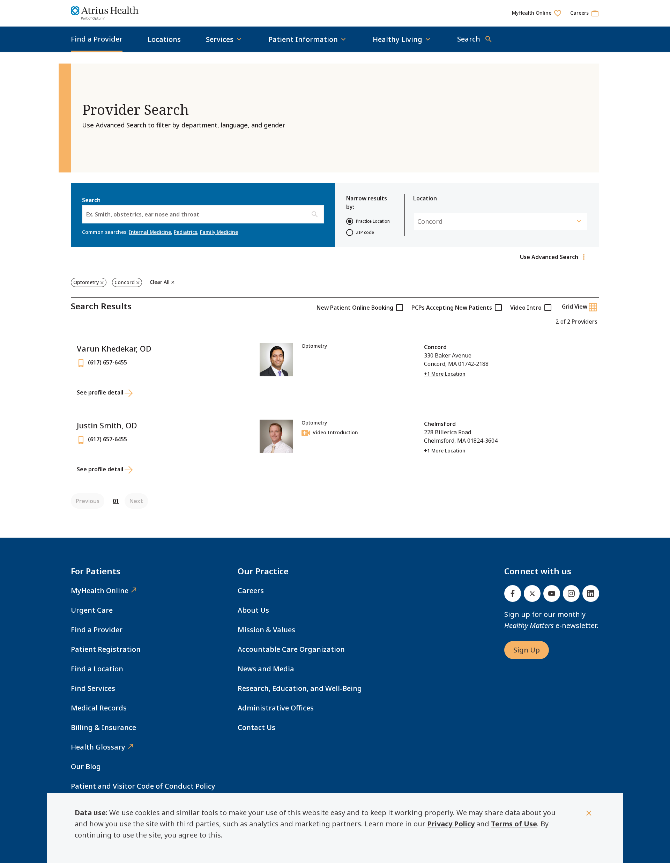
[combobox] (87, 214)
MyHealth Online (99, 590)
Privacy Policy (451, 823)
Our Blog (86, 766)
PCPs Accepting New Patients (451, 307)
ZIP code (365, 232)
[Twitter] (532, 593)
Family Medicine (219, 232)
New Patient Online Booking (355, 307)
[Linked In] (590, 593)
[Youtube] (551, 593)
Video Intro (526, 307)
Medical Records (99, 708)
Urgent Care (92, 610)
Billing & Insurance (103, 727)
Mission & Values (266, 629)
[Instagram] (571, 593)
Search (140, 207)
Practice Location (373, 221)
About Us (253, 610)
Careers (251, 590)
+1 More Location (445, 374)
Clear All (160, 282)
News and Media (266, 668)
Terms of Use (514, 823)
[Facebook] (512, 593)
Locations (164, 39)
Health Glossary (98, 747)
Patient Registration (106, 649)
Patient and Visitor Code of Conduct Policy (143, 786)
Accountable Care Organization (291, 649)
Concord (124, 282)
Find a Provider (96, 39)
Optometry (86, 282)
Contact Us (256, 727)
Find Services (93, 688)
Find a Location (97, 668)
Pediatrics (185, 232)
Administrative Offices (276, 708)
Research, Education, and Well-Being (300, 688)
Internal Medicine (150, 232)
